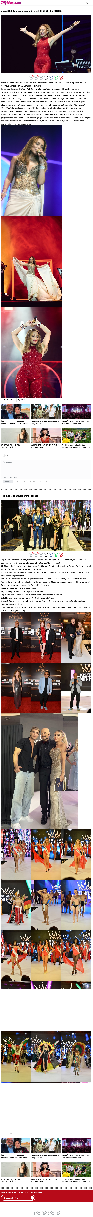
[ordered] (30, 481)
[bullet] (33, 481)
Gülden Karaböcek (8, 400)
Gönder (8, 481)
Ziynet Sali (21, 400)
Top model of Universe (10, 1134)
